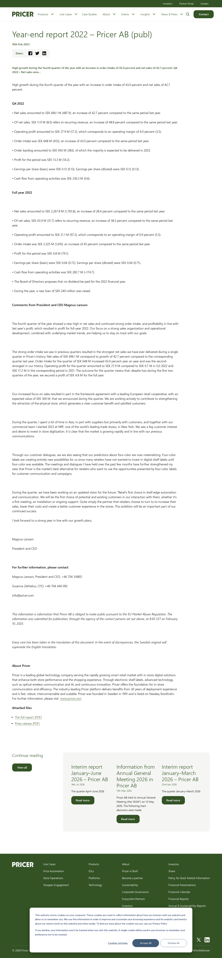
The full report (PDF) (28, 717)
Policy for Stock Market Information (189, 878)
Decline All (173, 943)
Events (125, 14)
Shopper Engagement (56, 885)
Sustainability (130, 885)
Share (171, 871)
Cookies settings (118, 943)
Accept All (145, 943)
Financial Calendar (179, 892)
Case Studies (89, 14)
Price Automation (53, 871)
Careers (204, 3)
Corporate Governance (135, 892)
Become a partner (132, 878)
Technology (95, 885)
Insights (145, 14)
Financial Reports (178, 899)
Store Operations (53, 878)
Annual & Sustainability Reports (187, 906)
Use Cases (66, 14)
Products (43, 14)
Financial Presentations (182, 885)
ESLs (91, 871)
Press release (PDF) (27, 723)
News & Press (169, 14)
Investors (167, 3)
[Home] (22, 14)
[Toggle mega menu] (52, 14)
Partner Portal (186, 3)
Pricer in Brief (130, 871)
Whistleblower (201, 950)
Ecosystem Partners (133, 899)
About (106, 14)
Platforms (94, 878)
